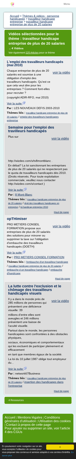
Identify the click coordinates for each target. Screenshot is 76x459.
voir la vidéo (61, 72)
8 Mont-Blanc (23, 194)
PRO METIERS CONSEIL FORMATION (39, 257)
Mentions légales (30, 417)
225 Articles (32, 52)
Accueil (10, 417)
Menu (67, 4)
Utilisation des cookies (54, 421)
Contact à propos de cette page (28, 424)
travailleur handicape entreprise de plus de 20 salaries (35, 266)
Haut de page (61, 212)
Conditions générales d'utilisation (32, 419)
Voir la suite (14, 103)
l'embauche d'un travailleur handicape (47, 262)
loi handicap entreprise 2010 (34, 207)
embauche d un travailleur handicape (27, 269)
